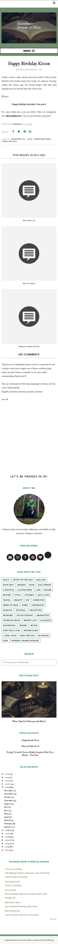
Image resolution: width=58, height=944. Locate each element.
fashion (7, 610)
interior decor (11, 620)
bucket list (30, 620)
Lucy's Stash (10, 890)
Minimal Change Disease (25, 641)
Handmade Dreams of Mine (22, 940)
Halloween (44, 585)
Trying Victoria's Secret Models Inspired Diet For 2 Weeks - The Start (30, 754)
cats (29, 139)
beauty (18, 600)
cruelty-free (10, 605)
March (7, 820)
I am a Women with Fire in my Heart (22, 915)
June (6, 810)
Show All (53, 919)
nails (6, 580)
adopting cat (18, 139)
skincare (8, 615)
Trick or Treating (13, 886)
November (8, 793)
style (17, 595)
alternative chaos (13, 902)
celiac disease (25, 615)
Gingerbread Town (30, 740)
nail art (41, 580)
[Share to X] (18, 131)
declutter (36, 610)
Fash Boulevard (12, 882)
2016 (7, 836)
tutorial (21, 610)
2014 (7, 843)
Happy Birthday (42, 139)
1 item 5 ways (10, 636)
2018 (7, 830)
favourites (9, 625)
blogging (43, 636)
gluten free (25, 590)
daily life (43, 595)
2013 (7, 846)
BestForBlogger (48, 940)
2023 (7, 777)
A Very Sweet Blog (13, 869)
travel (7, 600)
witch (34, 625)
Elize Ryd (46, 620)
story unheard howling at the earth (21, 906)
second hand (31, 631)
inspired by (38, 605)
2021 (7, 780)
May (6, 813)
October (7, 797)
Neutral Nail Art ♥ (30, 746)
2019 (7, 787)
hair (5, 641)
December (8, 790)
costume (29, 595)
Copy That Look (11, 631)
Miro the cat (9, 141)
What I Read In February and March (29, 721)
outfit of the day (23, 580)
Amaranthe (43, 615)
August (7, 803)
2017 (7, 833)
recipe (48, 590)
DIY (27, 600)
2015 (7, 840)
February (8, 823)
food (31, 585)
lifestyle (8, 590)
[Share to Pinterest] (24, 131)
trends (23, 625)
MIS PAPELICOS (12, 911)
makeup (21, 585)
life (38, 590)
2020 (7, 784)
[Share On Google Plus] (30, 131)
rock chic (8, 585)
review (7, 595)
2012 (7, 850)
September (8, 800)
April (6, 817)
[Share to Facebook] (13, 131)
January (7, 827)
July (6, 807)
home (25, 605)
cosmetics (38, 600)
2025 (7, 774)
